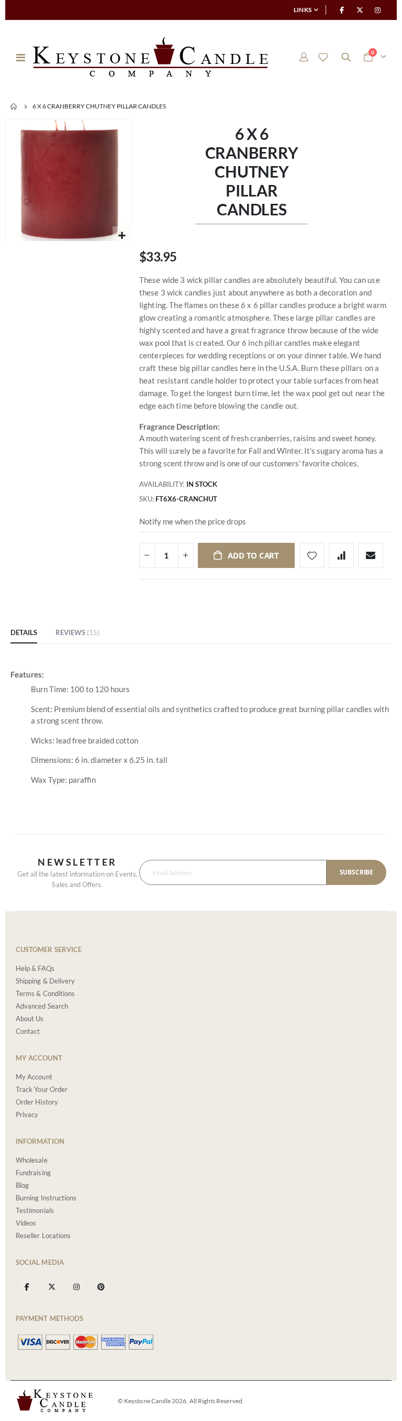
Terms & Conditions (45, 993)
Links (302, 10)
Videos (26, 1223)
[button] (122, 235)
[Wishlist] (323, 57)
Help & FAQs (35, 968)
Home (14, 106)
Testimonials (35, 1210)
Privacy (27, 1114)
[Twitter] (360, 10)
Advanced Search (42, 1006)
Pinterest (101, 1286)
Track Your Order (42, 1089)
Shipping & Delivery (45, 981)
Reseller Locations (43, 1235)
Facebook (27, 1286)
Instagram (76, 1286)
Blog (22, 1185)
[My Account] (303, 57)
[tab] (23, 632)
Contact (28, 1031)
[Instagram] (378, 10)
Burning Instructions (46, 1198)
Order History (37, 1102)
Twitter (51, 1286)
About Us (30, 1018)
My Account (34, 1077)
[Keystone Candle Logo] (150, 57)
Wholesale (32, 1160)
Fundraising (33, 1172)
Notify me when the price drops (192, 521)
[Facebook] (342, 10)
